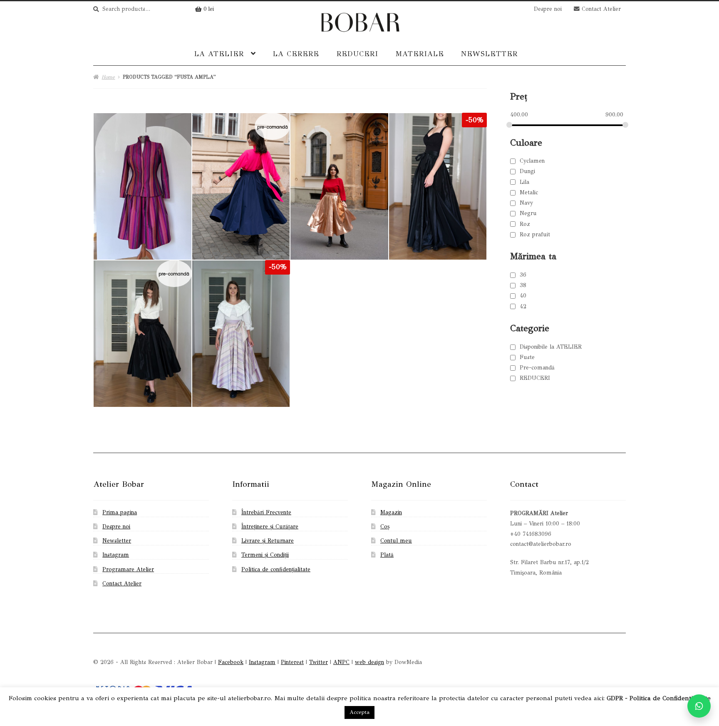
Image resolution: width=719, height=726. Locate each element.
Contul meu (396, 540)
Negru (528, 213)
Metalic (529, 192)
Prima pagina (119, 512)
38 (523, 285)
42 (523, 306)
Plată (387, 554)
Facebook (230, 662)
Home (108, 77)
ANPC (341, 662)
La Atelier (219, 53)
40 (523, 295)
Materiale (419, 53)
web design (369, 662)
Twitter (318, 662)
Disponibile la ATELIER (551, 346)
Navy (526, 202)
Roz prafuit (535, 234)
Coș (384, 526)
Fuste (527, 357)
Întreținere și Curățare (269, 526)
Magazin (391, 512)
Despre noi (548, 8)
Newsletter (489, 53)
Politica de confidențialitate (275, 569)
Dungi (527, 171)
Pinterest (292, 662)
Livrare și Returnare (267, 540)
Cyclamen (532, 160)
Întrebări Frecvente (266, 512)
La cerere (296, 53)
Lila (524, 182)
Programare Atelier (128, 569)
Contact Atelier (600, 8)
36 (523, 274)
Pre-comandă (537, 367)
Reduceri (357, 53)
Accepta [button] (359, 712)
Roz (525, 224)
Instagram (115, 554)
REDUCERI (535, 378)
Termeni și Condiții (265, 554)
